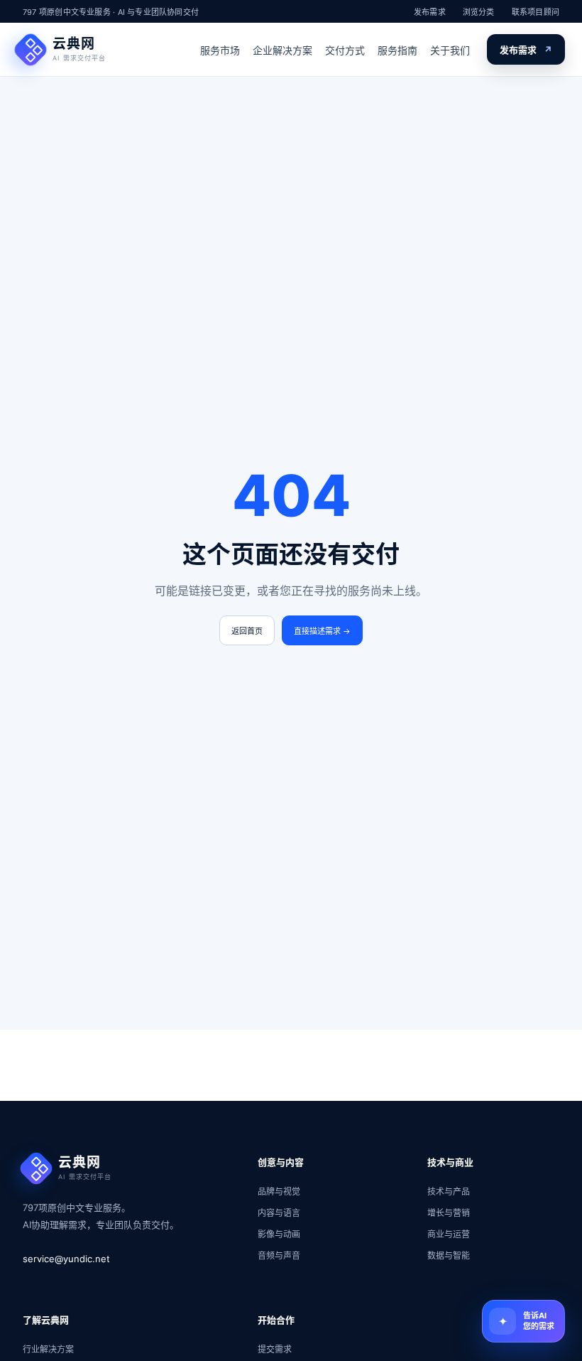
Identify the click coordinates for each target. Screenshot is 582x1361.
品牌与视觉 (279, 1191)
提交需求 (275, 1349)
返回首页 (247, 631)
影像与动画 (279, 1234)
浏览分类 (479, 12)
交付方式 (345, 50)
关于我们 (450, 50)
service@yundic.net (66, 1258)
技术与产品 (448, 1191)
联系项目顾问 (535, 12)
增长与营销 (448, 1212)
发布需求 (430, 12)
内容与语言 (279, 1212)
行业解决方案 (48, 1349)
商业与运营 (448, 1234)
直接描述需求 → (322, 631)
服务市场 (220, 50)
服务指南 (397, 50)
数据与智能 (448, 1255)
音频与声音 (279, 1255)
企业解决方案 (282, 50)
